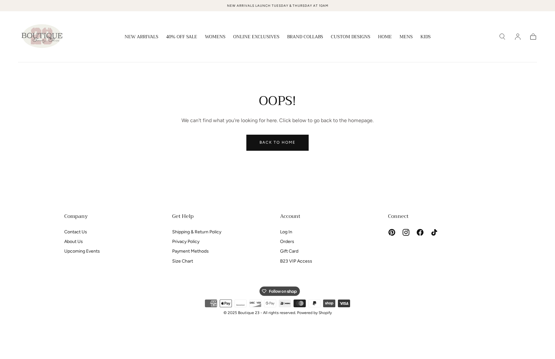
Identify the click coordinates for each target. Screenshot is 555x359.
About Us (73, 241)
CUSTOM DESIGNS (350, 37)
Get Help (183, 216)
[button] (502, 36)
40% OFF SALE (181, 37)
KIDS (425, 37)
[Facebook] (420, 232)
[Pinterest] (392, 232)
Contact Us (75, 232)
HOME (385, 37)
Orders (287, 241)
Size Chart (182, 261)
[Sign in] (518, 36)
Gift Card (289, 251)
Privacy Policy (185, 241)
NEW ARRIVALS (141, 37)
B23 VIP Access (296, 261)
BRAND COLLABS (305, 37)
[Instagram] (406, 232)
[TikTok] (434, 232)
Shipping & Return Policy (196, 232)
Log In (286, 232)
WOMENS (215, 37)
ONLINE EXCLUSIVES (256, 37)
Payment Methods (190, 251)
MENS (406, 37)
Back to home (277, 142)
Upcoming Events (82, 251)
